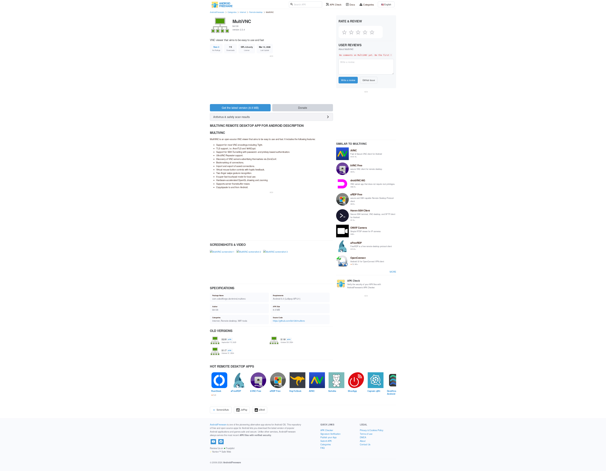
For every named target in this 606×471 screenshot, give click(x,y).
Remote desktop (256, 12)
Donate (302, 108)
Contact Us (365, 444)
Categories (368, 4)
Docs (352, 4)
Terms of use (366, 433)
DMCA (363, 437)
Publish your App (328, 437)
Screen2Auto (223, 409)
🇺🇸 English (386, 4)
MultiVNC (241, 21)
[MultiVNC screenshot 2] (249, 264)
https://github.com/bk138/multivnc (289, 320)
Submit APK (326, 440)
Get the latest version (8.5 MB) (240, 108)
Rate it (216, 47)
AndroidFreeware (217, 12)
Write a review (348, 80)
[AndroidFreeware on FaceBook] (221, 441)
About (362, 440)
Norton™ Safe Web (220, 451)
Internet (243, 12)
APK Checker (326, 430)
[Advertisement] (271, 80)
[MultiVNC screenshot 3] (275, 264)
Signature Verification (330, 433)
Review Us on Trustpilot (222, 448)
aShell (262, 409)
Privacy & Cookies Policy (371, 430)
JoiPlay (244, 409)
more (393, 271)
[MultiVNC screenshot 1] (222, 264)
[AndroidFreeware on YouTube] (213, 441)
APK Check (335, 4)
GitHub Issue (368, 80)
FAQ (322, 447)
